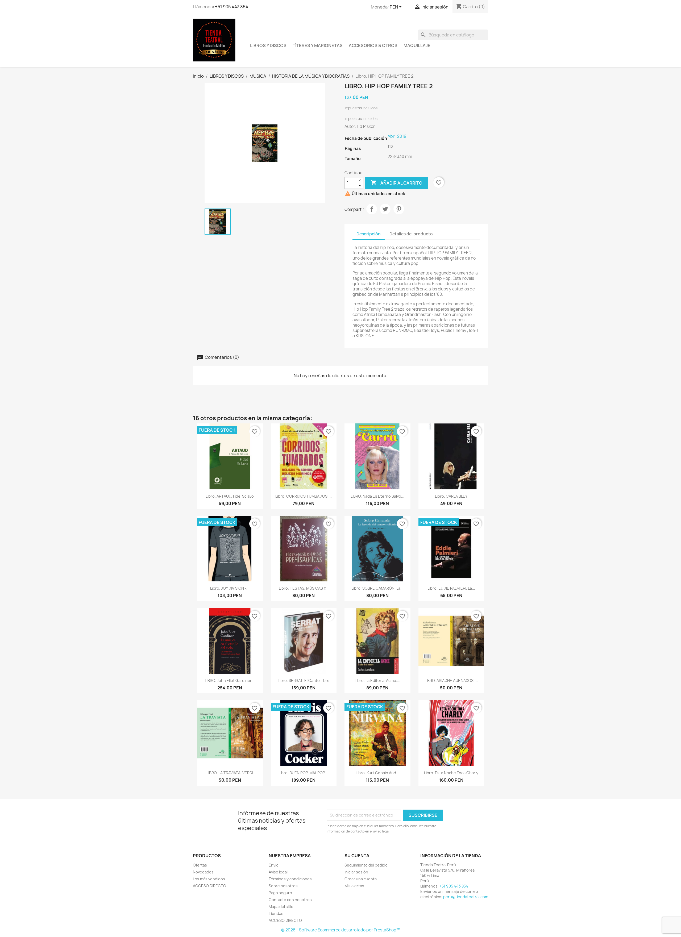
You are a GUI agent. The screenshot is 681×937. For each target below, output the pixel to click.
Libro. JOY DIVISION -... (230, 588)
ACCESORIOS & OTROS (373, 45)
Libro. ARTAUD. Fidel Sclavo (230, 496)
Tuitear (385, 209)
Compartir (371, 209)
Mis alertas (354, 885)
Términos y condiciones (290, 878)
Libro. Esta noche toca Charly (451, 772)
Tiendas (276, 913)
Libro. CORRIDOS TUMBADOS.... (303, 496)
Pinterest (398, 209)
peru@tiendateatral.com (465, 896)
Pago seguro (280, 892)
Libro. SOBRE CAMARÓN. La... (377, 588)
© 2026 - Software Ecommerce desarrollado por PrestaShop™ (340, 930)
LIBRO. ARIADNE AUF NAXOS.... (451, 680)
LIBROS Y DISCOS (268, 45)
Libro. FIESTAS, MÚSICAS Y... (304, 588)
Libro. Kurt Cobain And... (377, 772)
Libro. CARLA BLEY (451, 496)
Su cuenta (356, 856)
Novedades (203, 871)
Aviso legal (278, 871)
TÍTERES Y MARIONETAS (318, 45)
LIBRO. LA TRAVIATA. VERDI (229, 772)
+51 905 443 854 (231, 7)
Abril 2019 (397, 136)
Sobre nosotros (283, 885)
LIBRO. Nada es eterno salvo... (377, 496)
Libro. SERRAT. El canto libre (304, 680)
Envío (274, 865)
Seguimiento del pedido (366, 865)
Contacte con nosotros (290, 899)
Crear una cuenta (360, 878)
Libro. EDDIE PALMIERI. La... (451, 588)
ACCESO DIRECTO (209, 885)
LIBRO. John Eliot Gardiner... (230, 680)
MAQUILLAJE (417, 45)
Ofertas (200, 865)
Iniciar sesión (356, 871)
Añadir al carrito (396, 183)
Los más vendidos (209, 878)
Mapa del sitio (281, 906)
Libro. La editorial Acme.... (377, 680)
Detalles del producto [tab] (411, 234)
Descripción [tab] (368, 234)
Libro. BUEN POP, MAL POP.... (304, 772)
